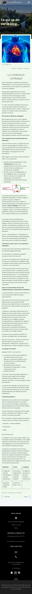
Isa (4, 64)
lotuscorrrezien (12, 492)
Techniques (26, 68)
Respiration (20, 68)
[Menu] (28, 2)
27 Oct (9, 64)
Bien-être (14, 68)
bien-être (5, 492)
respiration (19, 492)
